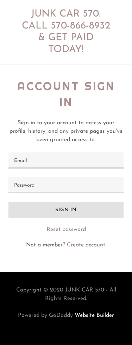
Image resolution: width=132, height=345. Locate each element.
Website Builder (94, 315)
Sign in (66, 210)
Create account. (86, 245)
